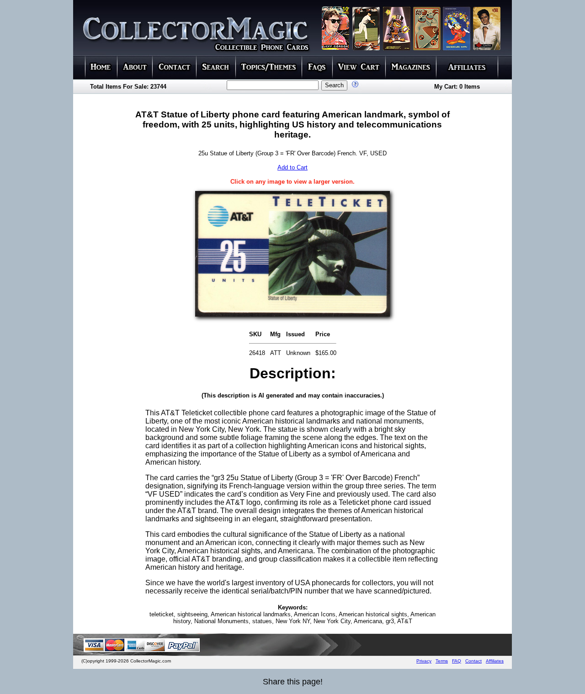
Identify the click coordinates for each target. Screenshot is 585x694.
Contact (473, 660)
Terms (442, 660)
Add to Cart (292, 167)
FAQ (456, 660)
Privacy (423, 660)
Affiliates (495, 660)
